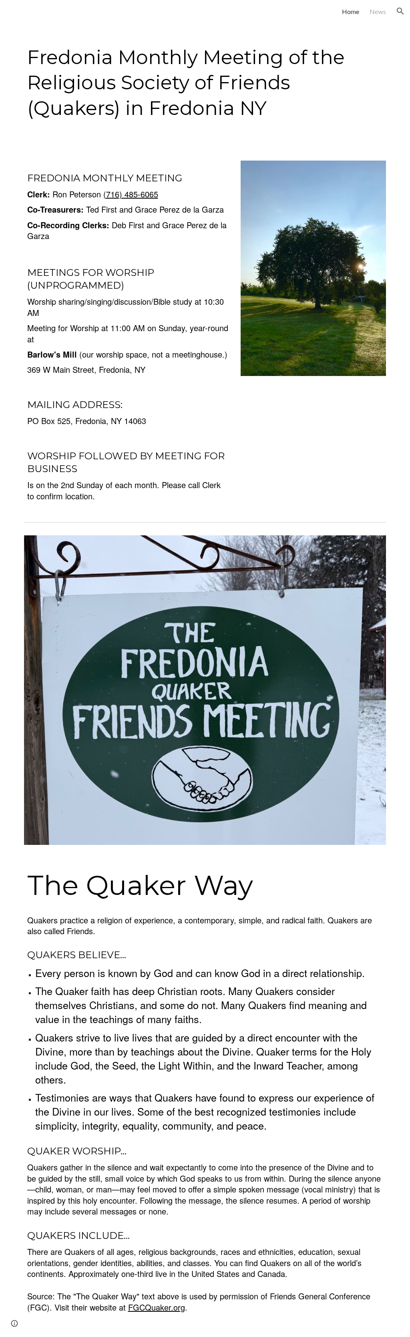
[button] (400, 11)
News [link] (378, 11)
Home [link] (350, 11)
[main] (205, 81)
